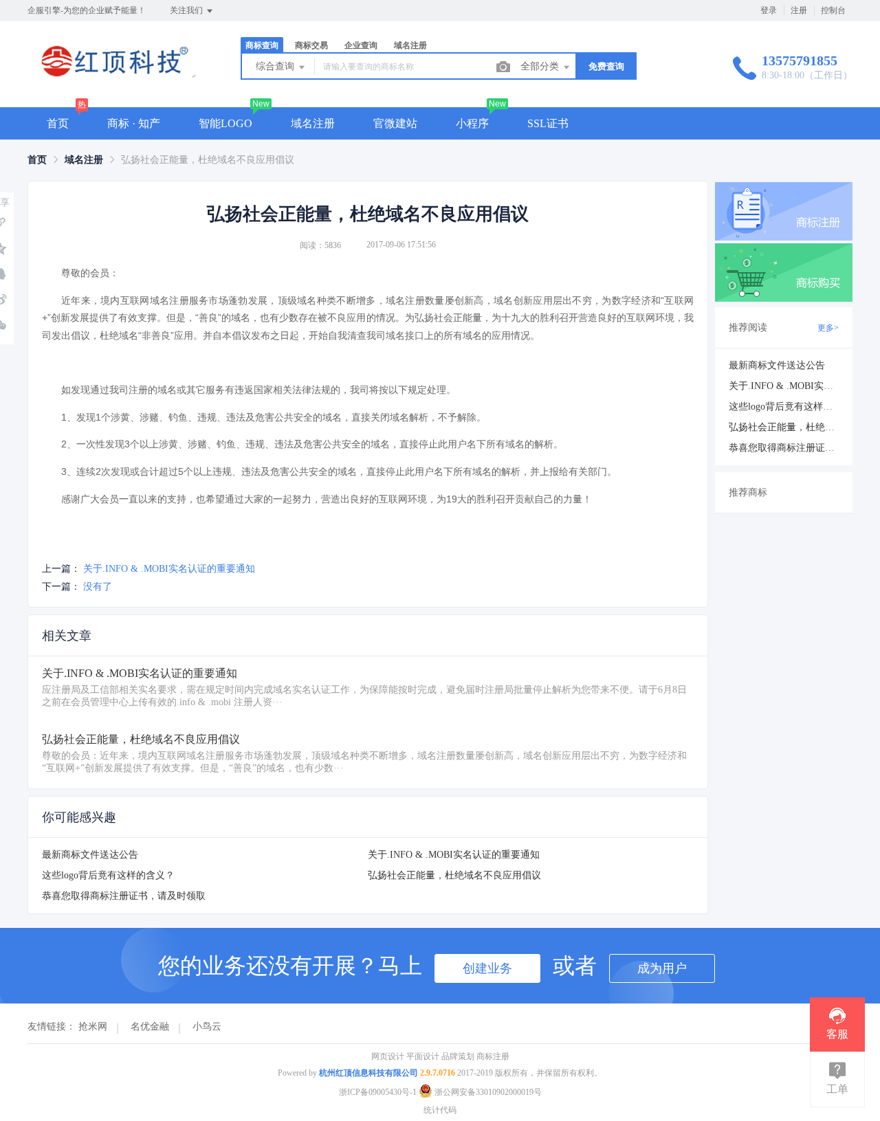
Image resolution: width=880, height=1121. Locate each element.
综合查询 (276, 66)
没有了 (97, 586)
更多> (828, 328)
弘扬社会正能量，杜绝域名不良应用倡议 (454, 875)
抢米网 (92, 1026)
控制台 (833, 10)
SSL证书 (548, 123)
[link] (37, 160)
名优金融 (150, 1026)
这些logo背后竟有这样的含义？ (108, 875)
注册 (799, 10)
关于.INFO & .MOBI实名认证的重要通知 (169, 569)
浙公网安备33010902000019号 (487, 1092)
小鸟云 (206, 1026)
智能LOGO (225, 123)
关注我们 (187, 10)
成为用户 (662, 968)
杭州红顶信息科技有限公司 (368, 1073)
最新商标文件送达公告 (90, 855)
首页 (58, 123)
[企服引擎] (113, 78)
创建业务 (487, 968)
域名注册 (313, 123)
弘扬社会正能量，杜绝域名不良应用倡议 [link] (207, 160)
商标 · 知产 (133, 123)
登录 (768, 10)
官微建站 (395, 123)
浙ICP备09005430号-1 (378, 1092)
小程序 (472, 123)
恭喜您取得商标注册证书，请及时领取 (124, 896)
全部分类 (541, 66)
